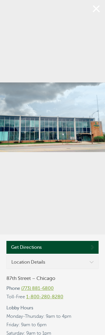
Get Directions (26, 247)
